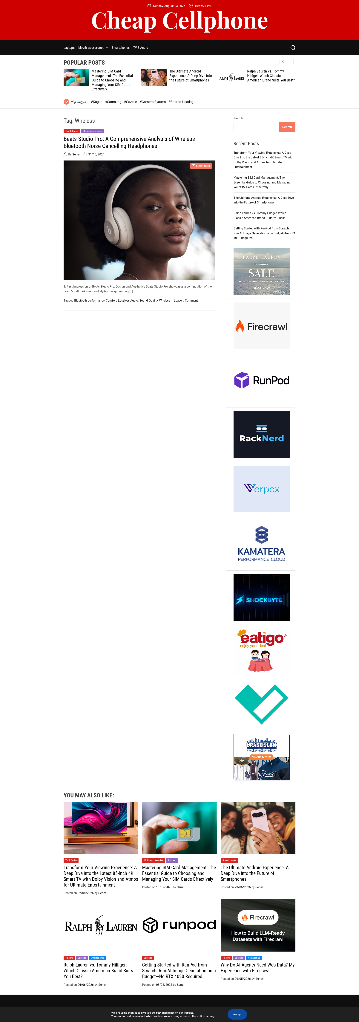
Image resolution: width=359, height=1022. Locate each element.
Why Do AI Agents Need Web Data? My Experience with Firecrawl (258, 967)
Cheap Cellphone (179, 19)
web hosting (254, 958)
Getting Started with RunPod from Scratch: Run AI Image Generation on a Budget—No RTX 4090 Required (268, 78)
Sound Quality (148, 300)
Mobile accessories (91, 47)
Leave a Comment (186, 300)
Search (238, 118)
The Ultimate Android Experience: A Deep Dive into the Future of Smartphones (113, 75)
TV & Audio (140, 48)
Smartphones (121, 48)
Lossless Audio (128, 300)
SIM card (172, 860)
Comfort (111, 300)
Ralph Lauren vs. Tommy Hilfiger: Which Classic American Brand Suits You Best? (193, 75)
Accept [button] (237, 1014)
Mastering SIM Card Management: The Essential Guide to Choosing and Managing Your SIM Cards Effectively (262, 182)
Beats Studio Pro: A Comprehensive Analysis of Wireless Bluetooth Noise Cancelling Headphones (129, 142)
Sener (76, 154)
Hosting (69, 958)
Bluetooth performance (89, 300)
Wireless (164, 300)
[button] (290, 61)
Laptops (69, 48)
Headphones (71, 131)
